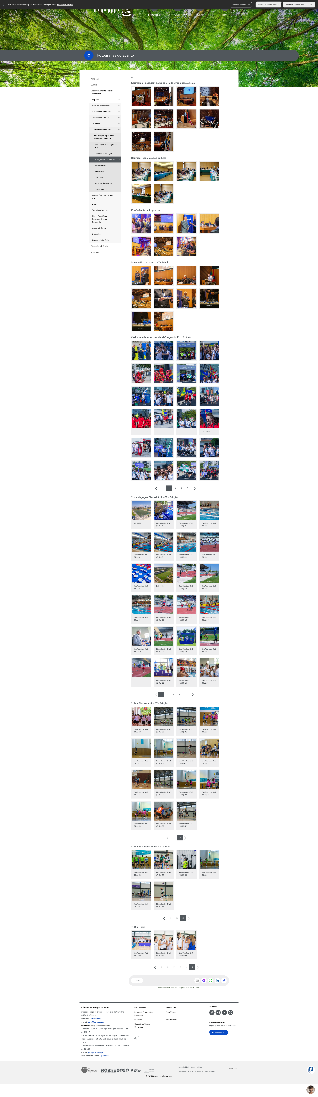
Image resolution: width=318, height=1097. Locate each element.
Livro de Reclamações (89, 1070)
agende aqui (104, 1056)
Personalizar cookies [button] (241, 4)
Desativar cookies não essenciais (299, 4)
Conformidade (196, 1067)
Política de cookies (65, 4)
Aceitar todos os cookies (268, 4)
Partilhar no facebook (224, 980)
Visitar (224, 14)
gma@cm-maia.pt (95, 1052)
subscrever (217, 1032)
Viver (177, 14)
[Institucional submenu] (163, 9)
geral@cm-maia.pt (96, 1022)
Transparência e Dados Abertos (191, 1071)
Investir (200, 14)
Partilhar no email (197, 980)
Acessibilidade (184, 1067)
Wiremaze (232, 1069)
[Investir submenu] (208, 9)
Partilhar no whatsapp (210, 980)
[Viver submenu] (185, 9)
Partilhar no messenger (204, 980)
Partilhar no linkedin (217, 980)
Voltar (138, 980)
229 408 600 (94, 1018)
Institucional (154, 14)
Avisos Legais (210, 1071)
